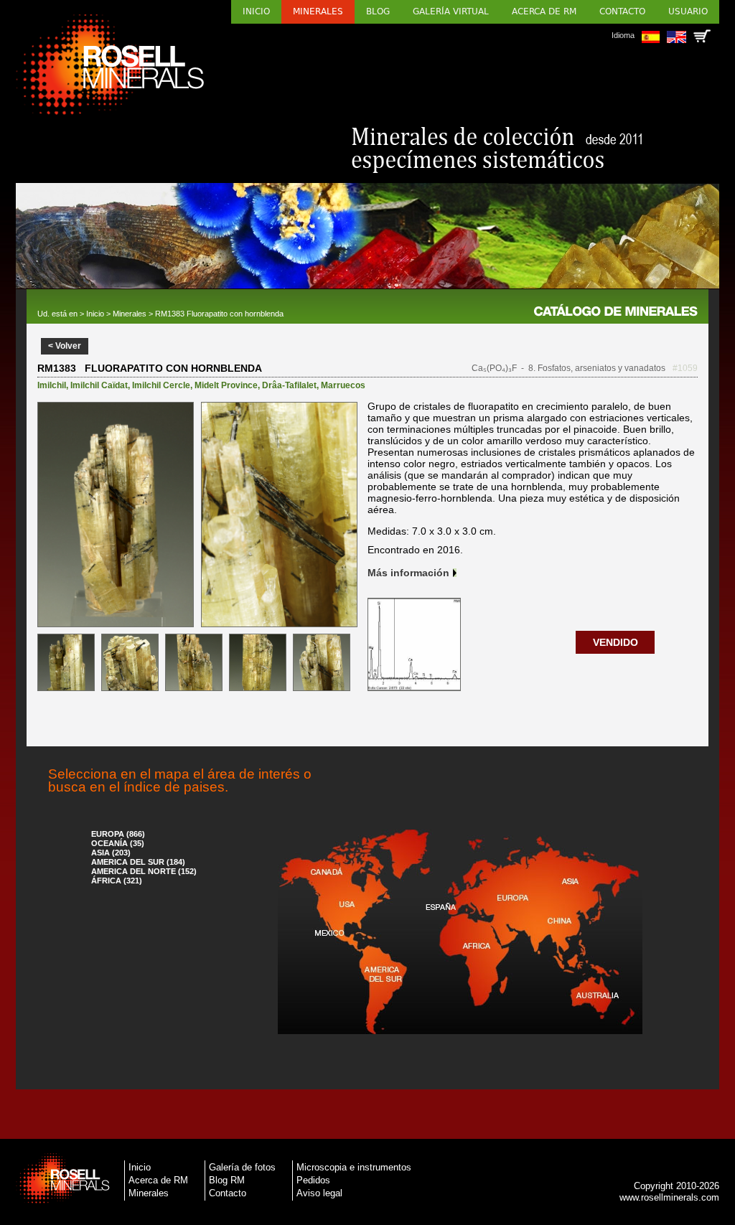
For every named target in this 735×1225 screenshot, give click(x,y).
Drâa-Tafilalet (289, 385)
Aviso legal (319, 1193)
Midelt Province (226, 385)
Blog (378, 11)
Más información (408, 572)
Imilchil (51, 385)
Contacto (622, 11)
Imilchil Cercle (161, 385)
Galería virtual (451, 11)
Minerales (318, 11)
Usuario (688, 11)
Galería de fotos (242, 1167)
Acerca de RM (544, 11)
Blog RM (227, 1180)
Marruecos (343, 385)
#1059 (685, 368)
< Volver (64, 346)
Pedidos (313, 1180)
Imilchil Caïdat (99, 385)
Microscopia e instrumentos (353, 1167)
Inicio (256, 11)
